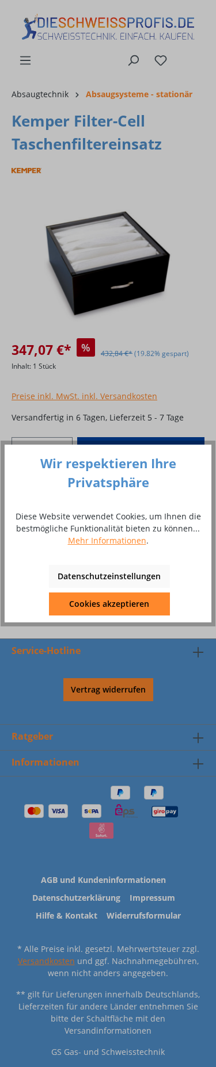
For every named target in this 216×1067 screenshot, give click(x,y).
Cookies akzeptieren (109, 603)
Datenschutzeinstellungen (109, 576)
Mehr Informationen (107, 540)
